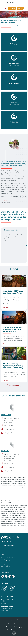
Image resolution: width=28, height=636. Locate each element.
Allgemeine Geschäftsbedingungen (14, 627)
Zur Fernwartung (9, 545)
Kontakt (10, 624)
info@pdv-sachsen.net (10, 433)
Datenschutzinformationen (14, 630)
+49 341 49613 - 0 (9, 463)
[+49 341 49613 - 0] (2, 463)
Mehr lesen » (6, 307)
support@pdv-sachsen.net (11, 560)
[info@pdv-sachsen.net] (2, 433)
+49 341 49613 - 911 (9, 467)
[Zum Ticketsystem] (2, 542)
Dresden (6, 414)
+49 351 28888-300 (11, 558)
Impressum (17, 624)
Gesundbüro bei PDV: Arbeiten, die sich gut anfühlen (13, 292)
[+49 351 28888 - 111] (2, 429)
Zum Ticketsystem (9, 542)
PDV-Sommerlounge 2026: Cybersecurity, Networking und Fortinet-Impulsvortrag (13, 366)
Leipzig (5, 450)
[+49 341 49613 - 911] (2, 467)
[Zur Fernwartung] (2, 545)
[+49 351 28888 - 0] (2, 425)
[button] (6, 8)
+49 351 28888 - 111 (9, 429)
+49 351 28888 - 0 (9, 425)
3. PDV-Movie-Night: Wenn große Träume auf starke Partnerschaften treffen (13, 329)
